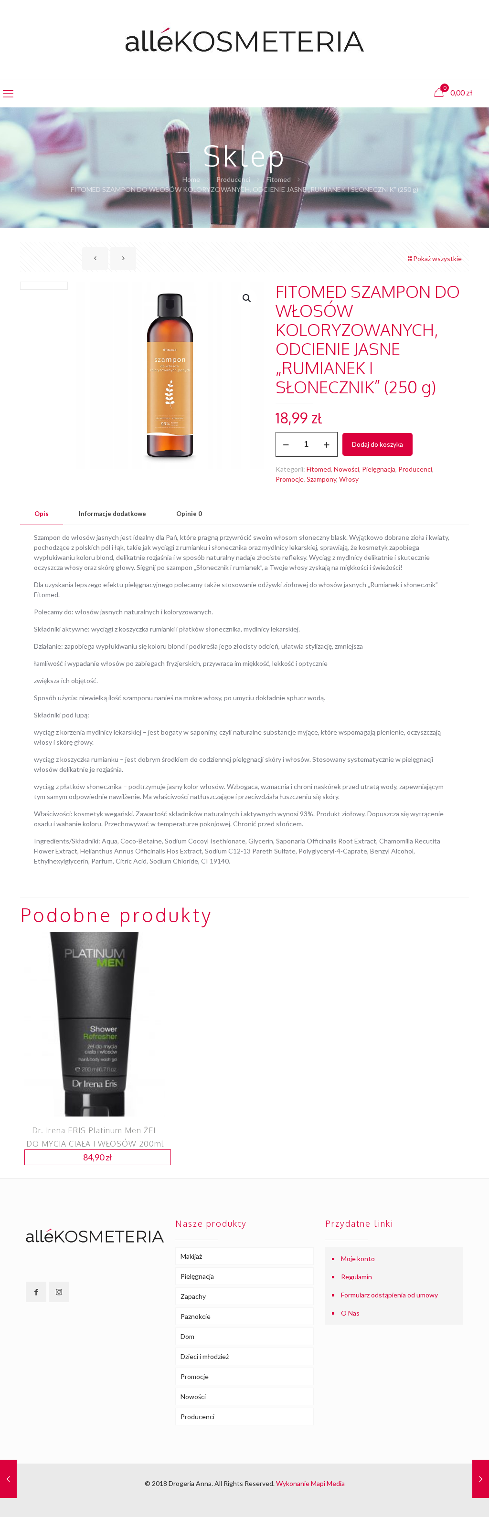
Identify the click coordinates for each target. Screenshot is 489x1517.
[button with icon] (36, 1292)
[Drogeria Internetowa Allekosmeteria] (244, 40)
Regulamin (356, 1277)
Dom (187, 1336)
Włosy (349, 479)
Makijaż (191, 1256)
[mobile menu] (8, 93)
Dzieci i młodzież (205, 1356)
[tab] (41, 514)
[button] (247, 298)
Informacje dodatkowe (112, 513)
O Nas (350, 1313)
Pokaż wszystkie (437, 258)
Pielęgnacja (378, 469)
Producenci (233, 179)
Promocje (290, 479)
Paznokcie (196, 1316)
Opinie (189, 513)
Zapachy (193, 1296)
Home (191, 179)
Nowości (346, 469)
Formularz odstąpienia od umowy (389, 1295)
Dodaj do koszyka (377, 444)
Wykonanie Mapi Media (310, 1483)
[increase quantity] (327, 444)
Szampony (321, 479)
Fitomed (278, 179)
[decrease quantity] (286, 444)
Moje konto (358, 1258)
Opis (41, 513)
